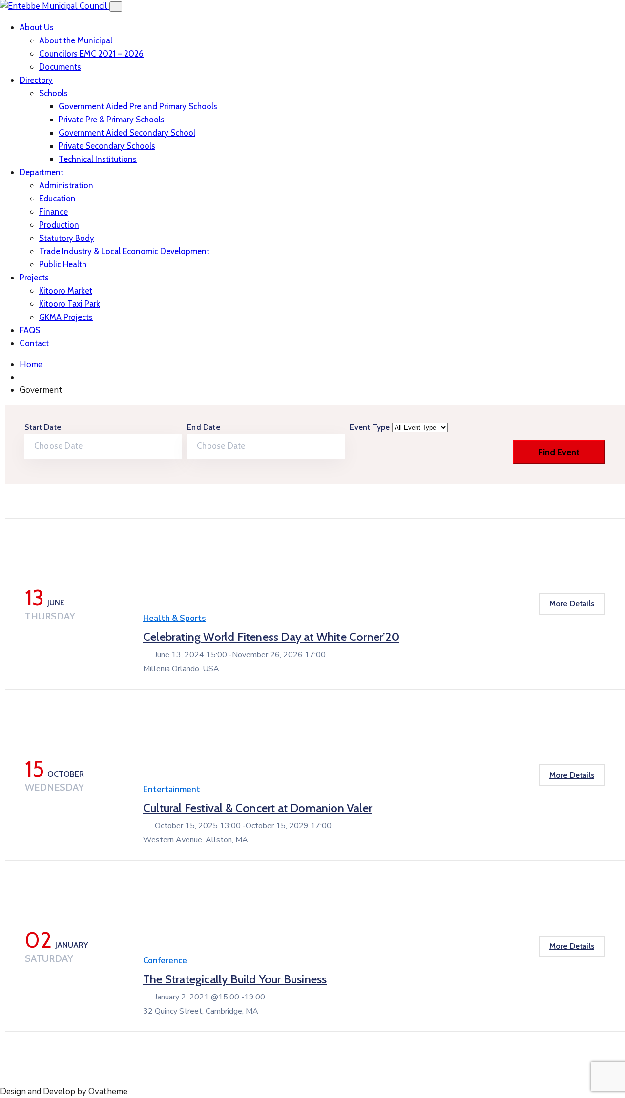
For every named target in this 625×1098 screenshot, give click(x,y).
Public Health (62, 264)
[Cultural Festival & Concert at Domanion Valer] (158, 743)
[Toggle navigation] (115, 6)
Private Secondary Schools (107, 146)
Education (57, 198)
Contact (34, 343)
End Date (203, 427)
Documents (60, 67)
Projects (34, 277)
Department (41, 172)
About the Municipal (75, 40)
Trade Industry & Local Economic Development (124, 251)
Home (31, 364)
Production (59, 225)
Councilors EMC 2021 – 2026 (91, 54)
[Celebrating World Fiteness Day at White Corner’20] (158, 572)
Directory (36, 80)
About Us (37, 27)
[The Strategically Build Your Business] (158, 915)
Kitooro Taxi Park (69, 304)
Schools (53, 93)
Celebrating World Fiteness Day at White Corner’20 (271, 637)
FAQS (30, 330)
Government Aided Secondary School (127, 133)
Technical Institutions (98, 159)
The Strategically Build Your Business (235, 979)
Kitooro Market (65, 291)
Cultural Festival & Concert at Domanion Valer (257, 808)
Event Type (371, 427)
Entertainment (171, 789)
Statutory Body (66, 238)
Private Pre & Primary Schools (112, 119)
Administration (66, 185)
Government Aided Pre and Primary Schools (138, 106)
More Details (571, 603)
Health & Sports (174, 618)
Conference (165, 960)
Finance (53, 212)
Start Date (42, 427)
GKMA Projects (66, 317)
